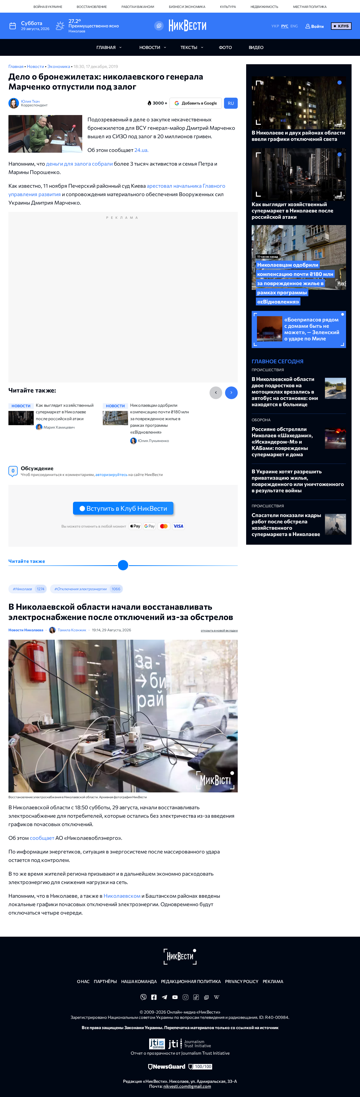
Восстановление (92, 6)
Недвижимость (264, 6)
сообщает (42, 838)
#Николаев (22, 589)
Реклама (273, 981)
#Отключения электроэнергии (80, 589)
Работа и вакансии (137, 6)
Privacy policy (242, 981)
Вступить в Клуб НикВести (126, 508)
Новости (36, 66)
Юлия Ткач (30, 101)
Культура (228, 6)
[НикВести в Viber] (143, 998)
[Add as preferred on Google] (159, 26)
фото (225, 47)
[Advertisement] (123, 303)
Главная (16, 66)
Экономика (59, 66)
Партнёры (105, 981)
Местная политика (310, 6)
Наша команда (139, 981)
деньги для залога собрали (79, 163)
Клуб (343, 26)
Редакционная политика (191, 981)
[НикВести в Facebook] (154, 998)
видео (256, 47)
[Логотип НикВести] (187, 25)
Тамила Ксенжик (72, 630)
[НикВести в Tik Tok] (196, 998)
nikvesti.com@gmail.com (187, 1086)
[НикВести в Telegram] (164, 998)
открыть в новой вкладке (219, 630)
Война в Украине (47, 6)
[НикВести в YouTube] (175, 998)
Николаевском (122, 895)
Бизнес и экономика (187, 6)
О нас (83, 981)
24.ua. (141, 150)
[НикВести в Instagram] (185, 998)
